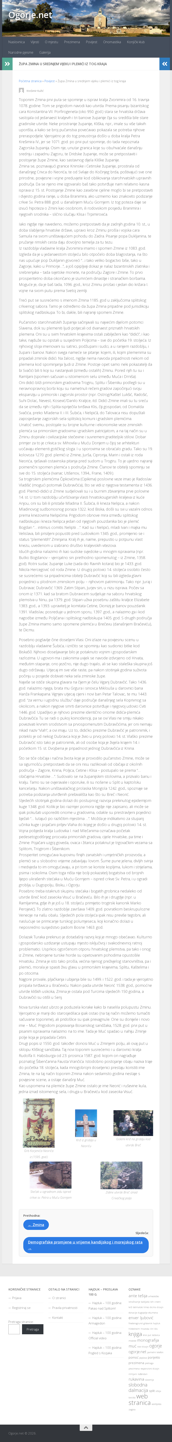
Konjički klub (136, 42)
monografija (148, 1340)
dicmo (153, 1307)
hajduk (156, 1323)
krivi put (147, 1335)
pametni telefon (155, 1352)
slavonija (149, 1379)
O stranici (59, 1298)
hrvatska (145, 1328)
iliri (152, 1328)
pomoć (133, 1357)
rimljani (133, 1374)
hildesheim (134, 1328)
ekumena (153, 1312)
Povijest (91, 42)
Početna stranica (30, 81)
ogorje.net (137, 1351)
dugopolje (142, 1312)
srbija (158, 1391)
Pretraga (33, 1329)
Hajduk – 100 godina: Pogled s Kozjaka (105, 1350)
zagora (132, 1409)
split (152, 1390)
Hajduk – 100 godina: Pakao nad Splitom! (105, 1305)
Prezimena (72, 42)
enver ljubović (141, 1317)
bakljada (145, 1301)
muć (132, 1346)
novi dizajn (143, 1346)
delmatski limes (141, 1307)
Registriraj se (21, 1308)
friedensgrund (136, 1323)
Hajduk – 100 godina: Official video (105, 1335)
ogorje (155, 1346)
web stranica (140, 1399)
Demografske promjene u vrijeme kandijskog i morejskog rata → (85, 1245)
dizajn (160, 1307)
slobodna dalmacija (138, 1387)
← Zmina (36, 1224)
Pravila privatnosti (64, 1308)
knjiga (135, 1333)
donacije (133, 1312)
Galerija (45, 52)
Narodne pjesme (20, 52)
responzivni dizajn (150, 1368)
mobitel (132, 1340)
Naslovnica (16, 42)
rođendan (142, 1374)
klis (156, 1328)
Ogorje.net (30, 15)
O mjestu (51, 42)
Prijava (16, 1298)
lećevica (156, 1335)
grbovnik (147, 1323)
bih (152, 1301)
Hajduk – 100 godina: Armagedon (105, 1320)
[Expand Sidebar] (7, 64)
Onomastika (112, 42)
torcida (132, 1397)
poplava (143, 1357)
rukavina (136, 1379)
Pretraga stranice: (21, 1322)
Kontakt (57, 1317)
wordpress (156, 1404)
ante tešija (138, 1295)
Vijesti (35, 42)
